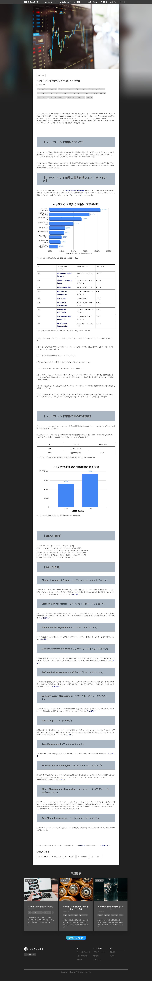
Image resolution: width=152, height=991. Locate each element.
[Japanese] (7, 6)
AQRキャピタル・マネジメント (47, 89)
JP (120, 2)
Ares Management (64, 287)
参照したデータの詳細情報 (75, 190)
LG (76, 915)
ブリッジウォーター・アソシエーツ (71, 93)
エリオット (77, 89)
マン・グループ (42, 97)
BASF (100, 915)
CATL (70, 915)
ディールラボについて (63, 2)
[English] (4, 6)
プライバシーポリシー (99, 952)
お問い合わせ (93, 2)
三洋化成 (114, 915)
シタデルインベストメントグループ (93, 89)
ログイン (113, 2)
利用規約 (96, 956)
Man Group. (61, 298)
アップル (47, 912)
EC (30, 912)
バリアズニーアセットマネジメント (48, 93)
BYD (65, 915)
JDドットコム (37, 912)
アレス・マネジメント (65, 89)
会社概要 (77, 2)
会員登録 (104, 2)
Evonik (107, 915)
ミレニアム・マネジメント (57, 97)
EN (125, 2)
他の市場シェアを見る (76, 938)
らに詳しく (69, 734)
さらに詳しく (76, 594)
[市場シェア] (41, 900)
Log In (82, 845)
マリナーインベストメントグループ (94, 93)
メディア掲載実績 (82, 956)
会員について (106, 845)
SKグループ (83, 915)
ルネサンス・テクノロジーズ (75, 97)
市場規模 (89, 97)
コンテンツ (48, 2)
